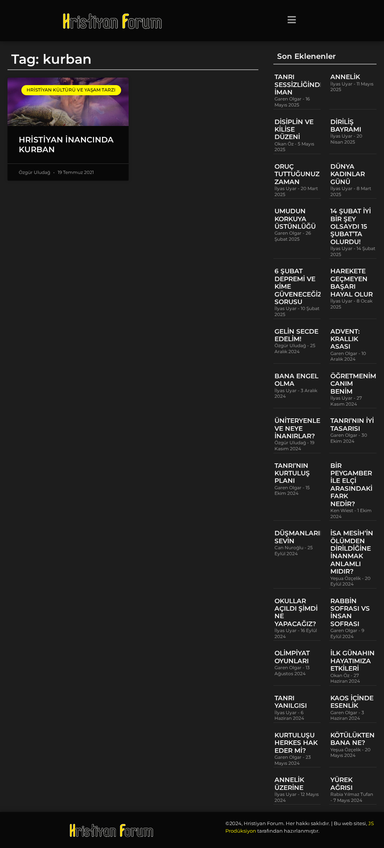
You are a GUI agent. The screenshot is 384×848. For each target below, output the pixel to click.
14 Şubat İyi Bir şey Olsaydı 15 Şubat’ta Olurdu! (350, 226)
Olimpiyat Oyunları (292, 656)
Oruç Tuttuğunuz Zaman (297, 174)
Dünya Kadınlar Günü (347, 174)
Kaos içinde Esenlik (352, 701)
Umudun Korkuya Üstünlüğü (295, 218)
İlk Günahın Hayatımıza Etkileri (352, 660)
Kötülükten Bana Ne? (352, 738)
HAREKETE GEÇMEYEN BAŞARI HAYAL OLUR (351, 282)
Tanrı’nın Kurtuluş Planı (292, 473)
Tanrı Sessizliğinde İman (299, 84)
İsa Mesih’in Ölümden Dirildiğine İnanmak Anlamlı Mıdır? (351, 552)
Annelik (345, 77)
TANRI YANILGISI (290, 701)
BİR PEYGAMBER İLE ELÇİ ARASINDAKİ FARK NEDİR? (351, 485)
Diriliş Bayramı (345, 125)
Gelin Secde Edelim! (296, 335)
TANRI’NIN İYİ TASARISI (352, 424)
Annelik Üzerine (289, 783)
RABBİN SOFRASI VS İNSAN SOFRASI (350, 612)
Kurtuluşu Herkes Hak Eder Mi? (296, 742)
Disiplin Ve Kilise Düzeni (294, 129)
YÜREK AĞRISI (341, 783)
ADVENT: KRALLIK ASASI (345, 339)
